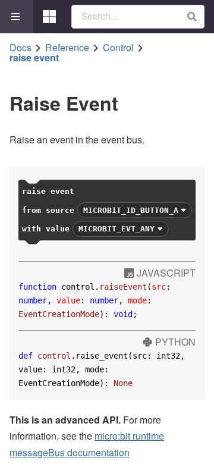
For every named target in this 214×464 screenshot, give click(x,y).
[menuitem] (16, 16)
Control (118, 47)
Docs (21, 47)
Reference (67, 47)
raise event (34, 57)
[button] (191, 17)
